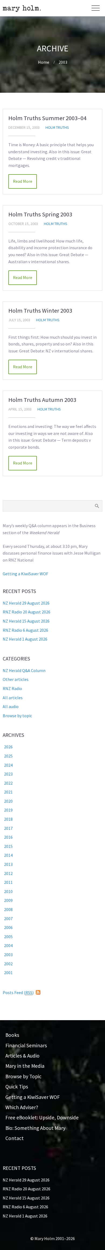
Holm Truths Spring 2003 (40, 214)
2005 (8, 936)
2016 (8, 837)
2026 (8, 746)
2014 (8, 855)
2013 (8, 864)
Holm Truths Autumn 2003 (42, 399)
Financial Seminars (26, 1045)
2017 (8, 828)
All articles (13, 697)
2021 (8, 792)
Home (43, 62)
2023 (8, 774)
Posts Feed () (18, 992)
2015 (8, 846)
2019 (8, 810)
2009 (8, 900)
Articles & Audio (22, 1055)
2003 (63, 62)
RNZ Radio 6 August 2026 (25, 630)
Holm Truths (57, 127)
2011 (8, 882)
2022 (8, 783)
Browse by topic (17, 715)
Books (12, 1035)
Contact (14, 1138)
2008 (8, 909)
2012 (8, 873)
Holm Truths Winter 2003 (40, 310)
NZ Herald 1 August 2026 (25, 639)
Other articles (16, 679)
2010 (8, 891)
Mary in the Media (24, 1066)
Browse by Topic (23, 1076)
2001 (8, 972)
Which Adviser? (21, 1107)
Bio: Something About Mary (35, 1128)
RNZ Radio (12, 688)
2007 (8, 918)
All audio (11, 706)
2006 (8, 927)
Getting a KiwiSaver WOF (25, 573)
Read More (22, 181)
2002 (8, 963)
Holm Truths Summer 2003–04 (47, 118)
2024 (8, 765)
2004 (8, 945)
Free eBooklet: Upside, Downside (42, 1117)
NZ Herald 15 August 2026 (26, 621)
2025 (8, 756)
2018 (8, 819)
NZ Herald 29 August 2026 (26, 603)
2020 (8, 801)
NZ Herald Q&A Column (24, 670)
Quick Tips (16, 1086)
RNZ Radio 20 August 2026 (26, 612)
